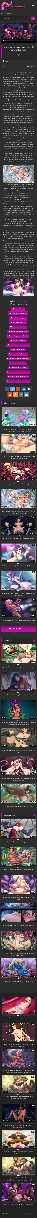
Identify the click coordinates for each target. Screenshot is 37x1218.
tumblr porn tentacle (19, 340)
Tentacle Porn (19, 309)
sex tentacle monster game (19, 331)
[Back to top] (31, 1212)
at (12, 75)
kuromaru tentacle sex (19, 363)
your (15, 103)
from (21, 96)
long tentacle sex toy (19, 322)
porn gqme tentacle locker (19, 367)
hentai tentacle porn (19, 318)
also (23, 81)
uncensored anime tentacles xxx (19, 381)
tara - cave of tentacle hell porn (19, 372)
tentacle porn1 (22, 301)
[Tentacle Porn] (15, 6)
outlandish (13, 138)
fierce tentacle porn (19, 349)
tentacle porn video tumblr (19, 336)
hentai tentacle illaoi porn (19, 354)
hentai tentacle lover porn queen (19, 358)
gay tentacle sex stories (19, 313)
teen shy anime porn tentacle (19, 376)
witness (8, 236)
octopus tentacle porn (19, 327)
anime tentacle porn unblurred (18, 345)
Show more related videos (18, 629)
